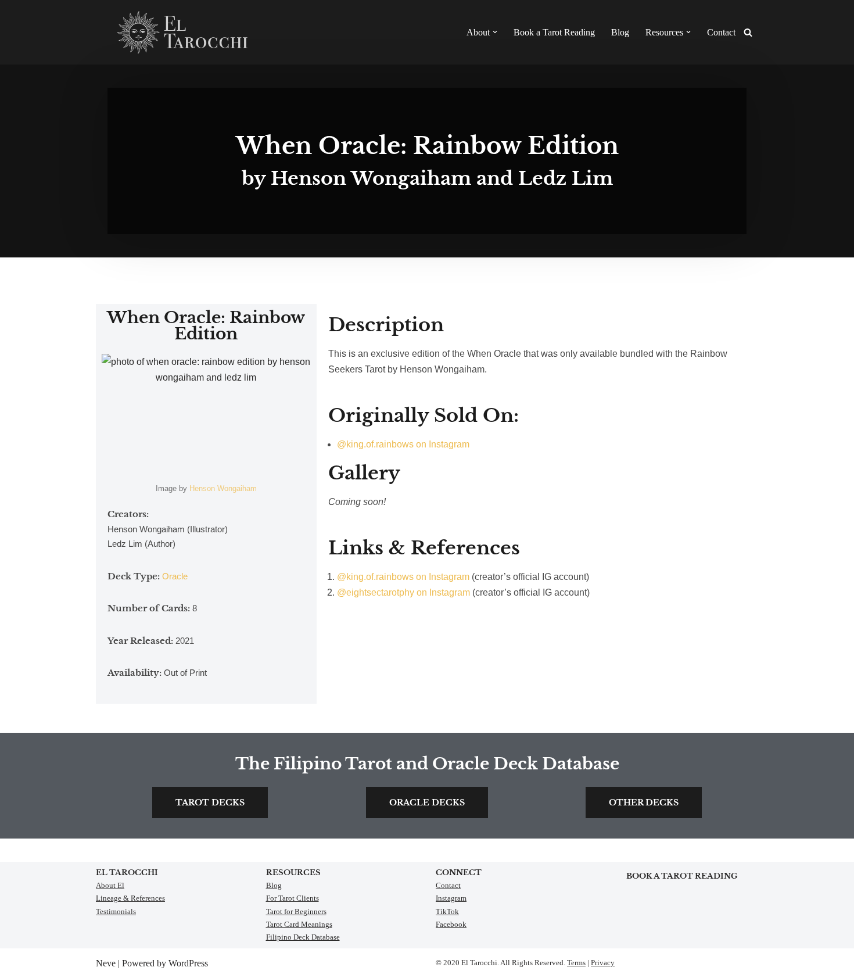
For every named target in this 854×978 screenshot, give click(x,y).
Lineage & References (130, 898)
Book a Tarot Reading (554, 32)
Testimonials (116, 911)
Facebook (451, 924)
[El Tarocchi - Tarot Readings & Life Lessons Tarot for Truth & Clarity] (183, 32)
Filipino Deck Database (303, 937)
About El (110, 885)
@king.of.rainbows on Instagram (403, 444)
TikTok (447, 911)
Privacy (603, 962)
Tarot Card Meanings (299, 924)
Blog (620, 32)
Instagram (451, 898)
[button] (495, 32)
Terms (576, 962)
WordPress (188, 963)
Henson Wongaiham (223, 488)
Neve (106, 963)
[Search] (748, 32)
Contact (721, 32)
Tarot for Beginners (296, 911)
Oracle (175, 576)
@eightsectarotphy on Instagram (403, 592)
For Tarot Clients (292, 898)
